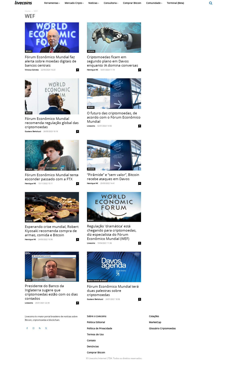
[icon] (210, 3)
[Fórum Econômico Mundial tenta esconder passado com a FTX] (52, 155)
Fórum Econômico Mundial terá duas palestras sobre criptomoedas (113, 290)
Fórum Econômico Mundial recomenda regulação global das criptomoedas (52, 122)
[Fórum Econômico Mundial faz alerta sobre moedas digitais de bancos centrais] (52, 37)
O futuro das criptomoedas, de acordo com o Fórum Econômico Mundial (114, 117)
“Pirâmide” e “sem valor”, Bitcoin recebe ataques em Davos (113, 176)
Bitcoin (28, 51)
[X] (46, 328)
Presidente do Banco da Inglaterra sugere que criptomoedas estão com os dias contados (51, 292)
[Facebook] (27, 328)
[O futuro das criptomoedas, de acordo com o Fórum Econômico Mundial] (114, 93)
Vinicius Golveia (32, 69)
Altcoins (91, 51)
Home (28, 11)
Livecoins (91, 126)
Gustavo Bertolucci (33, 131)
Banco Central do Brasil (97, 281)
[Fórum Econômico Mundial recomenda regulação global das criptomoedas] (52, 96)
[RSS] (40, 328)
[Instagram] (33, 328)
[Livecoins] (23, 3)
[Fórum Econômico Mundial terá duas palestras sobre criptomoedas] (114, 267)
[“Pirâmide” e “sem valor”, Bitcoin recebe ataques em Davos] (114, 155)
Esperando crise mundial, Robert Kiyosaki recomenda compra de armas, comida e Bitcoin (51, 230)
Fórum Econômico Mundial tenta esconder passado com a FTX (51, 176)
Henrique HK (92, 69)
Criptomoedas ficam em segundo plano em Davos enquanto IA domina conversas (112, 61)
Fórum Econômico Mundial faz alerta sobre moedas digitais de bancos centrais (50, 61)
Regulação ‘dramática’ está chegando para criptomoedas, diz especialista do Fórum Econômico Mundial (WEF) (111, 232)
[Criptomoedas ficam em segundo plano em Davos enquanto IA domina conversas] (114, 37)
